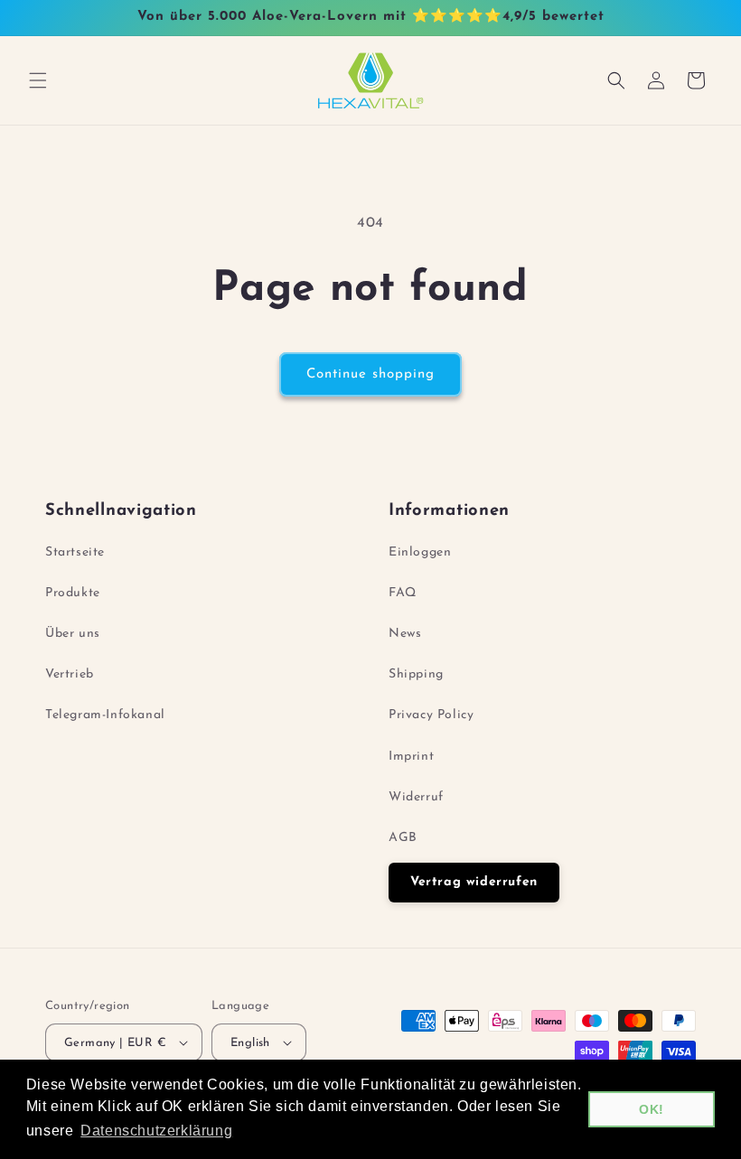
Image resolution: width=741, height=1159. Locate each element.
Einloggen (420, 552)
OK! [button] (651, 1109)
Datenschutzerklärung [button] (156, 1130)
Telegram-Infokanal (105, 715)
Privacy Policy (431, 715)
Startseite (75, 552)
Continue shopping (370, 374)
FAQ (403, 593)
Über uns (72, 633)
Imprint (411, 756)
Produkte (72, 593)
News (405, 633)
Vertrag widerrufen (474, 882)
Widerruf (416, 797)
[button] (38, 80)
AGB (403, 838)
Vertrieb (69, 674)
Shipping (416, 674)
